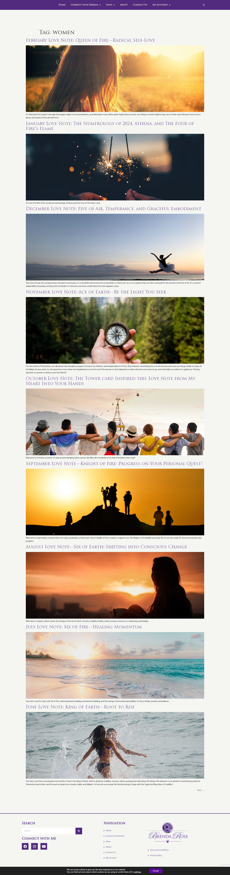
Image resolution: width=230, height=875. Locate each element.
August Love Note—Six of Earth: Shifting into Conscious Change (106, 547)
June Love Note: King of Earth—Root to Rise (80, 707)
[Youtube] (43, 846)
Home (61, 5)
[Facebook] (25, 846)
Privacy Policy (156, 855)
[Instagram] (34, 846)
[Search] (78, 831)
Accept (156, 871)
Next (200, 790)
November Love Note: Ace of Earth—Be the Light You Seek (96, 292)
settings (137, 872)
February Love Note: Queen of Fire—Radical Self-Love (90, 41)
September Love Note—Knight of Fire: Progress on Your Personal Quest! (114, 464)
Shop (109, 5)
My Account (160, 5)
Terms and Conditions (159, 850)
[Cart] (204, 5)
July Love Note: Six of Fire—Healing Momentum (84, 627)
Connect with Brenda (84, 5)
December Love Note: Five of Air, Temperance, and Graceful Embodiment (114, 209)
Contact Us (140, 5)
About (124, 5)
